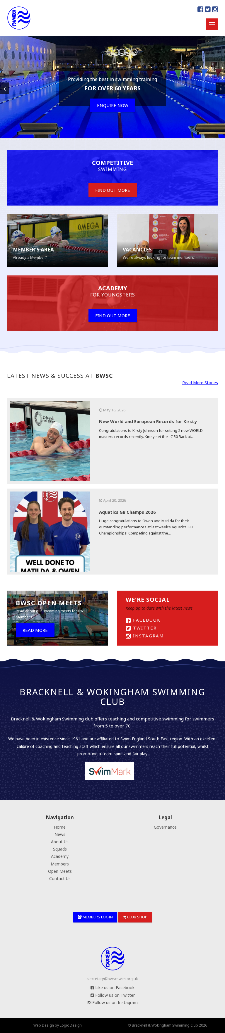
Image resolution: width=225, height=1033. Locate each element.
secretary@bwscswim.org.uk (112, 978)
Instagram (147, 636)
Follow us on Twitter (114, 995)
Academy (60, 856)
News (59, 834)
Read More (35, 630)
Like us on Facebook (114, 987)
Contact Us (60, 878)
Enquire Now (112, 105)
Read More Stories (200, 382)
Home (60, 827)
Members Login (97, 917)
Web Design (43, 1025)
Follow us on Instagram (114, 1002)
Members (60, 864)
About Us (60, 841)
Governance (165, 827)
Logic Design (71, 1025)
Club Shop (136, 917)
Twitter (144, 628)
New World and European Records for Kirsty (148, 421)
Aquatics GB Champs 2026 (127, 512)
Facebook (146, 620)
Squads (60, 849)
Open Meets (60, 871)
